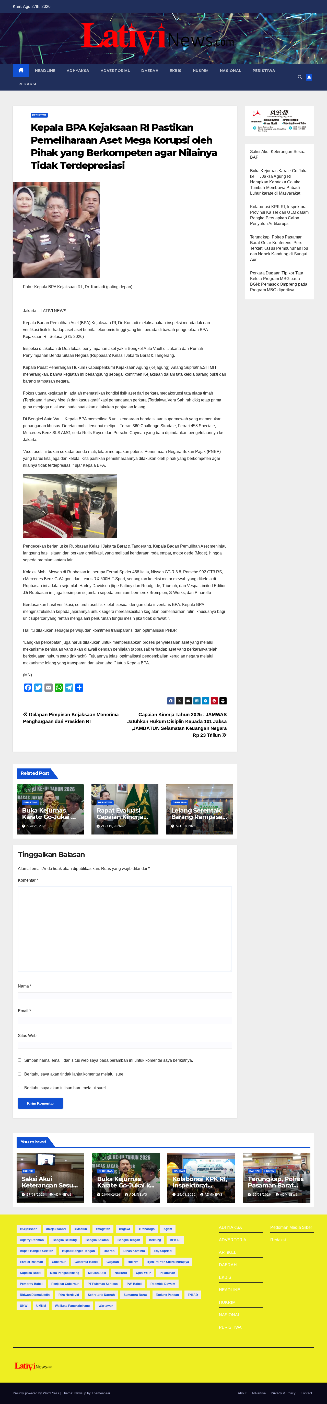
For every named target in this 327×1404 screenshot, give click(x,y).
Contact (306, 1393)
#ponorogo (147, 1229)
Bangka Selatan (97, 1240)
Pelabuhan (167, 1273)
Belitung (155, 1240)
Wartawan (106, 1306)
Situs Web (27, 1035)
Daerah (109, 1251)
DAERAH (149, 70)
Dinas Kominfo (134, 1251)
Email (24, 1011)
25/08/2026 (187, 1194)
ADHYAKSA (78, 70)
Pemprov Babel (31, 1284)
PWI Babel (134, 1284)
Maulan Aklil (97, 1273)
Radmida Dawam (162, 1284)
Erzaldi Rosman (31, 1262)
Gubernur (59, 1262)
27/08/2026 (36, 1194)
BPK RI (175, 1240)
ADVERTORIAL (115, 70)
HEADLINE (45, 70)
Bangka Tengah (129, 1240)
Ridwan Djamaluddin (35, 1295)
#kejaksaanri (56, 1229)
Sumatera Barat (135, 1295)
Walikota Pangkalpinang (72, 1306)
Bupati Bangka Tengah (78, 1251)
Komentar (28, 880)
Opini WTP (143, 1273)
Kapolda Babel (30, 1273)
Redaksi (278, 1240)
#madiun (81, 1229)
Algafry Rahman (32, 1240)
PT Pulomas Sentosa (103, 1284)
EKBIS (176, 70)
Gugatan (113, 1262)
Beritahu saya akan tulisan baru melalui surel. (65, 1088)
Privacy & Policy (283, 1393)
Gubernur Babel (86, 1262)
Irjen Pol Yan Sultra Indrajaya (168, 1262)
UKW (23, 1306)
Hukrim (133, 1262)
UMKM (41, 1306)
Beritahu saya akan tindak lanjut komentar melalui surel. (74, 1074)
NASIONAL (230, 70)
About (242, 1393)
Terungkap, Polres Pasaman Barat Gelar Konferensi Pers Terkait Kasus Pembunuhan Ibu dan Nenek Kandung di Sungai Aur (279, 248)
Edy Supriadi (163, 1251)
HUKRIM (201, 70)
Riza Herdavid (69, 1295)
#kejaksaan (28, 1229)
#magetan (103, 1229)
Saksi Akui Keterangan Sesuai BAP (50, 1185)
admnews (63, 1194)
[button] (300, 77)
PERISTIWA (264, 70)
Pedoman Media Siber (291, 1227)
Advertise (259, 1393)
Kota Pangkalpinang (64, 1273)
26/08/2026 (111, 1194)
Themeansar (101, 1393)
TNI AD (193, 1295)
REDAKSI (27, 84)
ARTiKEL (227, 1252)
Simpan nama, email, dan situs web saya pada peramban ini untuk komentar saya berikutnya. (108, 1060)
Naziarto (121, 1273)
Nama (24, 986)
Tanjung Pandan (167, 1295)
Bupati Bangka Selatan (36, 1251)
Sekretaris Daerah (101, 1295)
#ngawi (124, 1229)
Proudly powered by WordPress (36, 1393)
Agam (168, 1229)
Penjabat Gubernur (65, 1284)
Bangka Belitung (65, 1240)
